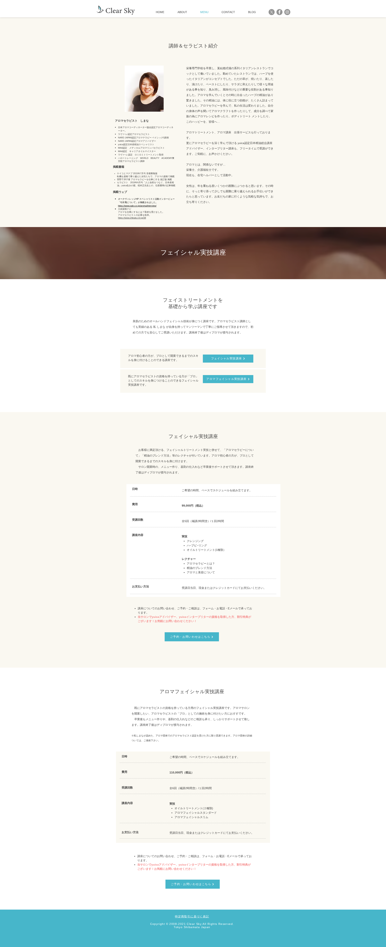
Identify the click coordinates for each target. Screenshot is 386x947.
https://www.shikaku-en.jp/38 (132, 218)
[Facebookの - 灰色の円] (279, 12)
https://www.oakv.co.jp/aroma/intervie (136, 206)
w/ (155, 206)
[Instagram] (287, 12)
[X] (272, 12)
